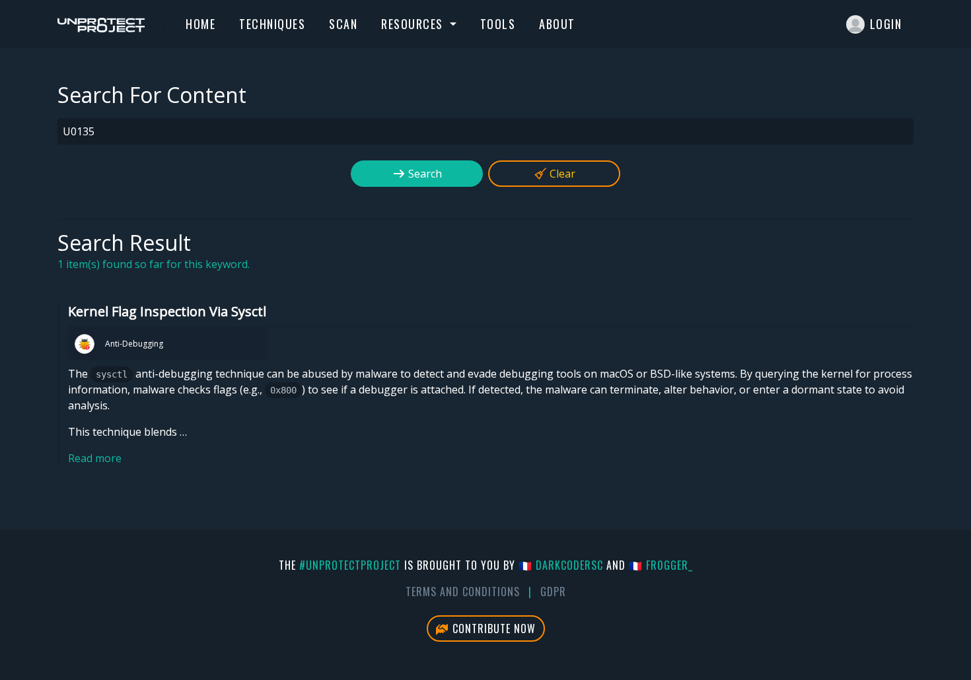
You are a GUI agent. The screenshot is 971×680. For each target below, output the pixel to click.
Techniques (272, 23)
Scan (343, 23)
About (557, 23)
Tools (498, 23)
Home (200, 23)
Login (886, 23)
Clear (561, 173)
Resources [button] (414, 23)
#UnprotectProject (350, 565)
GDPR (553, 591)
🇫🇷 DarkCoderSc (561, 565)
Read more (95, 458)
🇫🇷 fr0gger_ (661, 565)
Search (424, 173)
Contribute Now (492, 628)
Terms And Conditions (463, 591)
